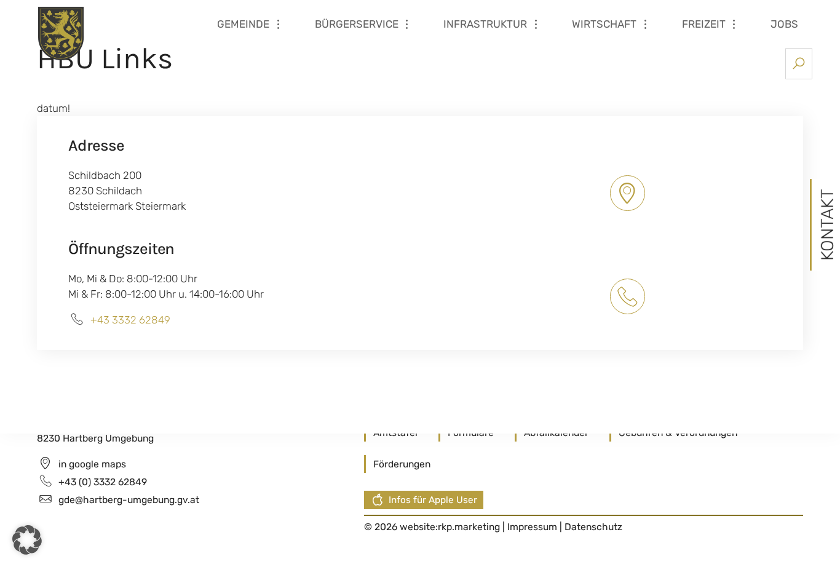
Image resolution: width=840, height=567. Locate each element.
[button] (27, 540)
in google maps (92, 464)
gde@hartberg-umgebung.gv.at (128, 500)
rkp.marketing (469, 527)
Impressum (533, 527)
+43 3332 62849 (130, 320)
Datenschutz (593, 527)
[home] (110, 32)
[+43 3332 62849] (629, 296)
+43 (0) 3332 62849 (102, 482)
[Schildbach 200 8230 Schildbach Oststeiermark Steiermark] (629, 193)
